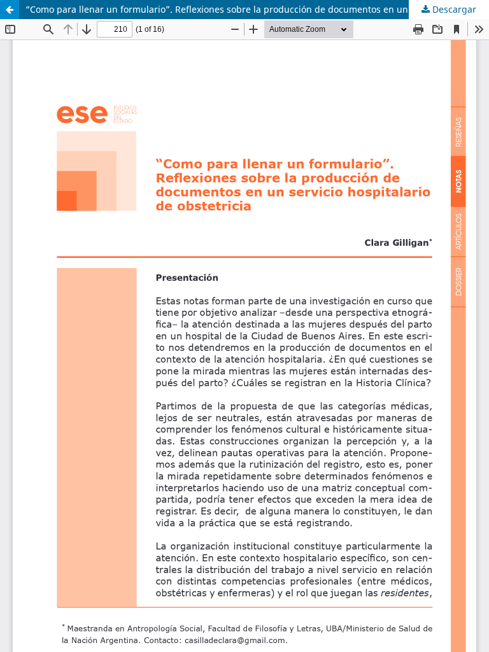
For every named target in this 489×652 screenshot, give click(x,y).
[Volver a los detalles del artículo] (9, 9)
